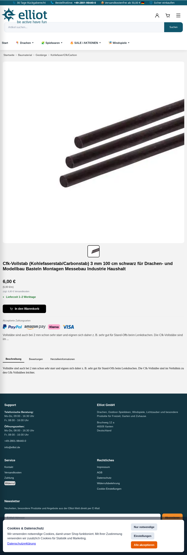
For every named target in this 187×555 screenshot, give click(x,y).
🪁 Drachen (23, 42)
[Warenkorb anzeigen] (167, 15)
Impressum (103, 467)
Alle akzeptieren (144, 544)
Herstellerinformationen (62, 359)
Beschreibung (13, 359)
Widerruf (10, 483)
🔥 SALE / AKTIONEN (84, 42)
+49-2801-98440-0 (85, 2)
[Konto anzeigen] (157, 15)
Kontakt (8, 467)
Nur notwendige (144, 527)
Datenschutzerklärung (21, 543)
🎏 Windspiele (117, 42)
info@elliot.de (12, 447)
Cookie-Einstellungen (109, 488)
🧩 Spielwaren (50, 42)
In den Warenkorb (27, 308)
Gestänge (41, 55)
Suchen (173, 27)
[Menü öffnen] (178, 15)
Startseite (8, 55)
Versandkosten (13, 472)
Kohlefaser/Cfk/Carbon (64, 55)
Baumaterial (25, 55)
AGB (99, 472)
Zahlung (9, 477)
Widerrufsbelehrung (108, 483)
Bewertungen (36, 359)
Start (5, 42)
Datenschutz (104, 477)
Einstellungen (142, 535)
